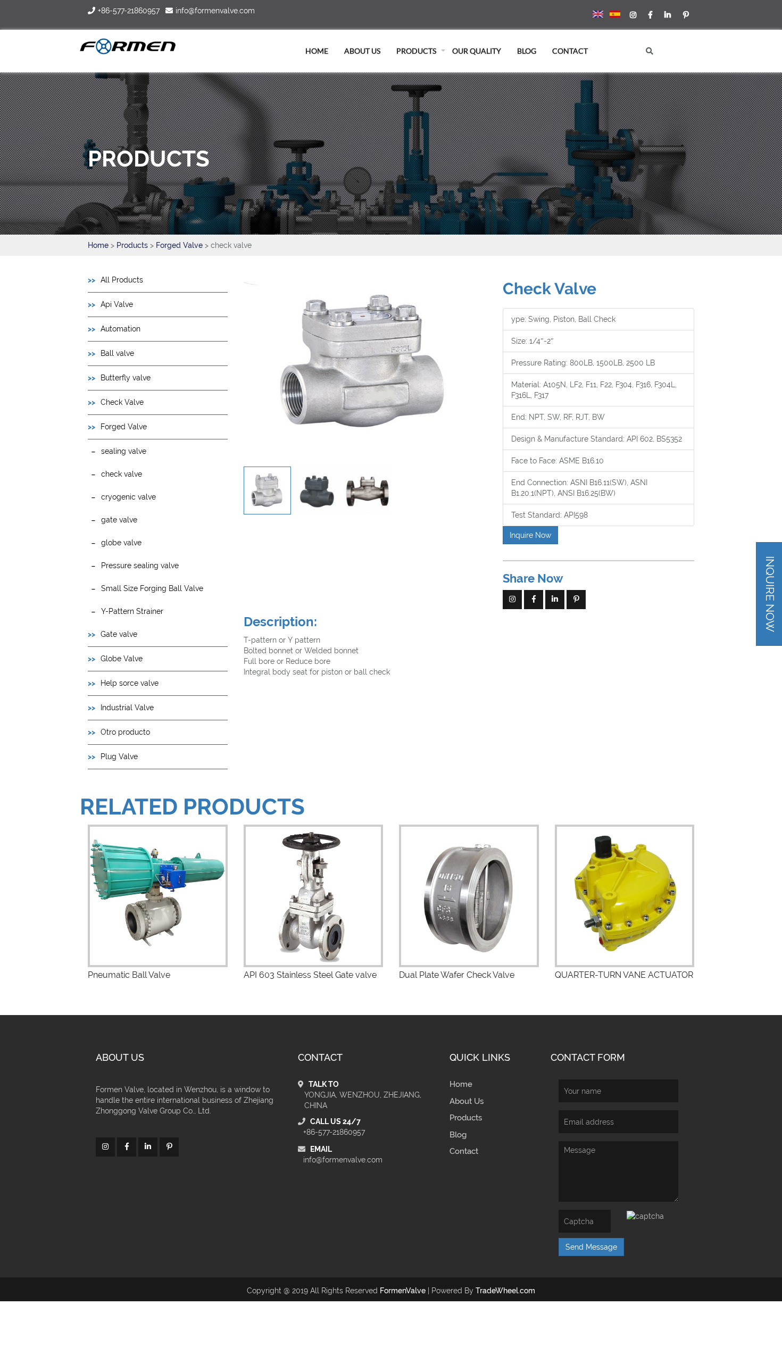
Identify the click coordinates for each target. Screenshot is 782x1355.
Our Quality (476, 50)
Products (416, 50)
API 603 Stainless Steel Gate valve (310, 975)
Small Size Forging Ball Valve (152, 588)
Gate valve (119, 634)
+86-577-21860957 (334, 1132)
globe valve (121, 542)
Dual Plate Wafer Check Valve (456, 975)
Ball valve (117, 353)
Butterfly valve (126, 377)
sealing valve (123, 451)
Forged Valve (180, 245)
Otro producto (125, 732)
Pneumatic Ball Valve (129, 975)
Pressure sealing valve (140, 565)
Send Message (591, 1247)
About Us (467, 1101)
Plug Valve (119, 756)
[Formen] (128, 46)
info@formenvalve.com (342, 1160)
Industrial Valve (127, 707)
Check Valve (122, 402)
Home (98, 245)
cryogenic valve (128, 497)
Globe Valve (122, 658)
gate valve (119, 520)
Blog (458, 1135)
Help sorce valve (130, 683)
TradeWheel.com (505, 1290)
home (316, 50)
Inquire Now (530, 535)
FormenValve (403, 1290)
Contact (570, 50)
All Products (122, 280)
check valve (121, 474)
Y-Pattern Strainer (132, 611)
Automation (120, 329)
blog (526, 50)
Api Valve (117, 304)
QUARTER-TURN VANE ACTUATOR (624, 975)
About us (362, 50)
